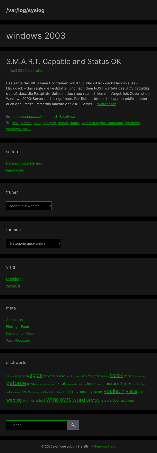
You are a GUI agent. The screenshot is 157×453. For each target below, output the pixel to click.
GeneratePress (105, 446)
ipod (54, 384)
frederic (129, 376)
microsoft (113, 383)
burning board (73, 376)
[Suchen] (73, 425)
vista (131, 391)
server (63, 123)
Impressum (15, 170)
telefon (52, 392)
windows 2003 (18, 129)
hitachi (26, 123)
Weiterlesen (106, 104)
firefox (116, 375)
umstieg (86, 392)
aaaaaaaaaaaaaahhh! (29, 117)
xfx (109, 400)
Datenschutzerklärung (24, 163)
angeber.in (22, 376)
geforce (16, 383)
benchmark (50, 376)
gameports (140, 376)
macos (100, 384)
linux (91, 383)
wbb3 (141, 392)
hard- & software (63, 117)
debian (105, 376)
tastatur (44, 392)
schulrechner (139, 384)
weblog (14, 400)
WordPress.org (18, 340)
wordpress (86, 399)
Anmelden (14, 320)
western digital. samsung (102, 123)
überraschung (123, 400)
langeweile (72, 384)
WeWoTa (13, 286)
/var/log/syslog (25, 10)
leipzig (82, 384)
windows (132, 123)
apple (36, 375)
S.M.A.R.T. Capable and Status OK (63, 61)
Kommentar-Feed (20, 333)
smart (75, 123)
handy (31, 384)
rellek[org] (14, 279)
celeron (87, 376)
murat (127, 384)
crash (96, 376)
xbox (103, 401)
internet (47, 384)
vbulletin (114, 391)
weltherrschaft (34, 400)
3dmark (10, 376)
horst (39, 384)
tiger (59, 392)
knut (37, 123)
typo (76, 392)
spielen (35, 392)
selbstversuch (13, 392)
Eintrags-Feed (17, 327)
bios (15, 123)
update (98, 391)
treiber (68, 392)
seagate (49, 123)
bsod (62, 376)
